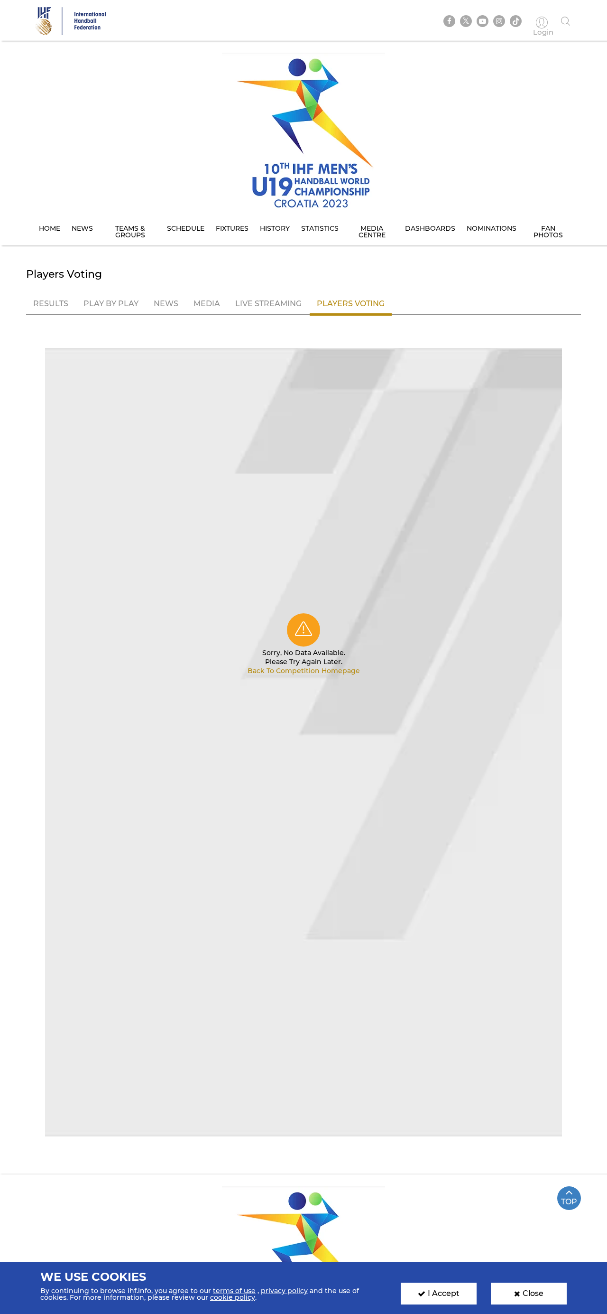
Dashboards (430, 228)
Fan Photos (548, 231)
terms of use (234, 1290)
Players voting (351, 303)
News (82, 228)
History (275, 228)
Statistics (320, 228)
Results (50, 303)
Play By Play (110, 303)
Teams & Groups (130, 231)
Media (206, 303)
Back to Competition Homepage (304, 670)
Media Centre (372, 231)
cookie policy (232, 1297)
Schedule (185, 228)
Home (49, 228)
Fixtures (232, 228)
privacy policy (284, 1290)
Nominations (491, 228)
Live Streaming (268, 303)
